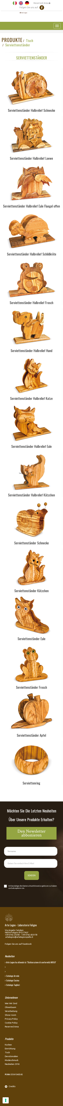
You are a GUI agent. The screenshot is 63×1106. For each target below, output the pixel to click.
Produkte (12, 39)
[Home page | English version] (21, 3)
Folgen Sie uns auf (29, 7)
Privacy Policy (11, 1019)
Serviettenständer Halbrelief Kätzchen (31, 495)
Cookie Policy (11, 1023)
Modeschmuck (11, 1060)
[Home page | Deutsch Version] (27, 3)
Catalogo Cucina (12, 980)
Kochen (8, 1045)
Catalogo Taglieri (13, 985)
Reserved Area (41, 3)
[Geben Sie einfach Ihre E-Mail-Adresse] (30, 863)
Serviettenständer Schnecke (31, 542)
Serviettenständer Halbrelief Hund (31, 350)
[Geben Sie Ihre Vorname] (30, 851)
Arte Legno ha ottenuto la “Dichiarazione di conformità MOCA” (31, 962)
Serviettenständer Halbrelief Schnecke (31, 110)
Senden (32, 875)
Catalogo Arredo (12, 975)
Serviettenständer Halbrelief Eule (31, 446)
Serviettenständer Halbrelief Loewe (31, 158)
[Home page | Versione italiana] (15, 3)
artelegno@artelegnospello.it (19, 937)
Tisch (29, 40)
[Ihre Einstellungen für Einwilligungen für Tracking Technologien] (6, 1100)
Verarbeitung (11, 1011)
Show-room (10, 1015)
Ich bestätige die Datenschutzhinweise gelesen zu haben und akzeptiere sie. (32, 887)
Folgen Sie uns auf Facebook (18, 944)
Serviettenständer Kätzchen (31, 590)
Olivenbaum (10, 1007)
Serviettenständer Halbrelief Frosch (31, 302)
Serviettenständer (17, 44)
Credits (11, 1086)
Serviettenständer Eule (31, 638)
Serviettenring (31, 783)
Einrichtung (10, 1048)
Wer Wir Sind (11, 1003)
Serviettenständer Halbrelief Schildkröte (31, 254)
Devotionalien (11, 1056)
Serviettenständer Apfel (31, 735)
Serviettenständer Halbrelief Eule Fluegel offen (31, 206)
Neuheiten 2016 (12, 1064)
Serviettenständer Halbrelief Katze (31, 398)
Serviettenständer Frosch (31, 687)
